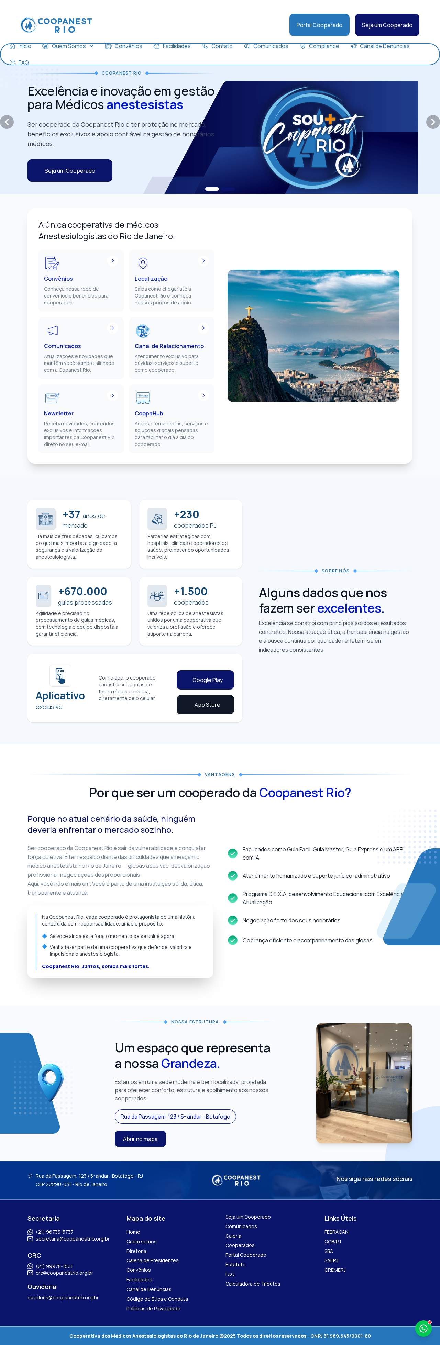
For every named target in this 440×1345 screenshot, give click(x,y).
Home (133, 1232)
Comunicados (241, 1226)
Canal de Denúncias (149, 1289)
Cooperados (240, 1245)
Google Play (207, 680)
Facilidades (139, 1279)
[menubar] (220, 54)
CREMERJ (335, 1270)
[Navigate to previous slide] (7, 122)
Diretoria (136, 1251)
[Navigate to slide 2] (228, 189)
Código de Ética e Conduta (157, 1299)
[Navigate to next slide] (433, 122)
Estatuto (236, 1264)
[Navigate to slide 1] (212, 189)
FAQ (230, 1274)
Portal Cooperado (319, 25)
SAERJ (331, 1260)
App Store (207, 704)
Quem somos (141, 1241)
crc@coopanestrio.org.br (64, 1272)
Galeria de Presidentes (152, 1260)
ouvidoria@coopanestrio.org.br (63, 1297)
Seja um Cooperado (387, 25)
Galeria (233, 1236)
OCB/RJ (332, 1241)
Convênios (138, 1270)
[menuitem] (20, 46)
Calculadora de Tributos (253, 1283)
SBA (328, 1251)
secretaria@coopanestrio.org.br (73, 1238)
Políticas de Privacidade (153, 1308)
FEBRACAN (336, 1232)
